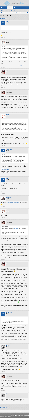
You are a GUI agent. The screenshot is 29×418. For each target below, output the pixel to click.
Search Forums (4, 10)
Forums (9, 7)
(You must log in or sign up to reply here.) (21, 405)
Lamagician (8, 197)
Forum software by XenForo (5, 416)
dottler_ (8, 345)
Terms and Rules (14, 415)
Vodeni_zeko (9, 149)
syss (7, 70)
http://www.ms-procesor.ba (13, 202)
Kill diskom (18, 165)
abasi (7, 21)
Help (28, 414)
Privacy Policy (20, 415)
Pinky (7, 41)
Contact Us (24, 414)
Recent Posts (12, 10)
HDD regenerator (5, 169)
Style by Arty (26, 415)
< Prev (2, 18)
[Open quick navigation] (27, 12)
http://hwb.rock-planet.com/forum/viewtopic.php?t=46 (12, 65)
